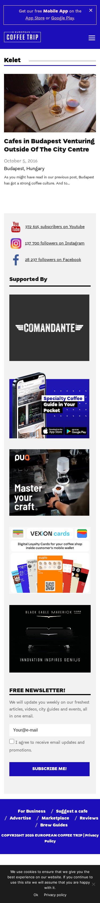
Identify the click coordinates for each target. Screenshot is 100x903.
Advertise (20, 818)
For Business (32, 811)
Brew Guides (54, 825)
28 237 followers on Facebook (53, 260)
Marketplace (55, 818)
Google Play (62, 18)
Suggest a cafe (72, 811)
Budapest (14, 169)
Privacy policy (55, 895)
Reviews (89, 818)
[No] (93, 884)
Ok (36, 895)
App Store (35, 18)
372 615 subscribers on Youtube (55, 227)
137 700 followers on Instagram (55, 243)
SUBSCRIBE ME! (49, 769)
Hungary (35, 169)
